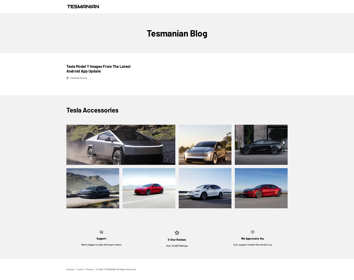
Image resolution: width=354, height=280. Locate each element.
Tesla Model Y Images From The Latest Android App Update (98, 68)
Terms (80, 269)
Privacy (89, 269)
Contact (70, 269)
